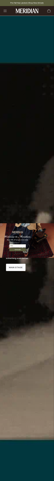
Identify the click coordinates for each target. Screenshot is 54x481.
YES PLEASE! (18, 249)
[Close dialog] (1, 224)
